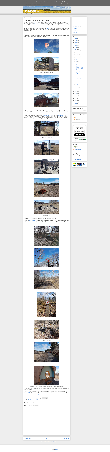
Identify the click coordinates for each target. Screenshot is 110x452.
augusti (77, 57)
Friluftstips (75, 28)
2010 (76, 100)
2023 (76, 38)
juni (76, 61)
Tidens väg (36, 23)
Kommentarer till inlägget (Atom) (50, 441)
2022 (76, 40)
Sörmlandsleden (34, 13)
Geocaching (75, 21)
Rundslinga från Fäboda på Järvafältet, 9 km (78, 80)
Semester (75, 24)
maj (76, 62)
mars (77, 84)
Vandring (33, 399)
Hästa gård (32, 110)
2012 (76, 96)
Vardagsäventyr (39, 399)
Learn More (80, 2)
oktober (77, 54)
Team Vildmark (78, 149)
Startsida (27, 13)
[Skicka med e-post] (42, 398)
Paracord (75, 32)
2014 (76, 93)
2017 (76, 49)
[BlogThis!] (44, 398)
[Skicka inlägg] (40, 397)
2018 (76, 47)
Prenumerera (79, 134)
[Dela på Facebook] (46, 398)
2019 (76, 45)
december (78, 50)
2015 (76, 91)
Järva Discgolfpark (32, 220)
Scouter (74, 30)
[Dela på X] (45, 398)
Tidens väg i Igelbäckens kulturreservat (78, 76)
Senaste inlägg (27, 438)
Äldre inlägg (66, 438)
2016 (76, 89)
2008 (76, 103)
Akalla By (47, 28)
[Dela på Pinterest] (47, 398)
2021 (76, 42)
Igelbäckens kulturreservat (47, 115)
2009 (76, 102)
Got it (85, 2)
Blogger (56, 449)
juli (76, 59)
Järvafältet (30, 399)
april (77, 64)
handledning (29, 392)
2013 (76, 95)
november (78, 52)
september (78, 55)
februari (77, 85)
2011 (76, 98)
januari (77, 87)
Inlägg (76, 117)
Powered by (76, 139)
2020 (76, 44)
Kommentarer (78, 119)
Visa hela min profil (77, 159)
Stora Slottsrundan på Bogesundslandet (79, 68)
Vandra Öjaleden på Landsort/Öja (78, 72)
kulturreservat (60, 115)
